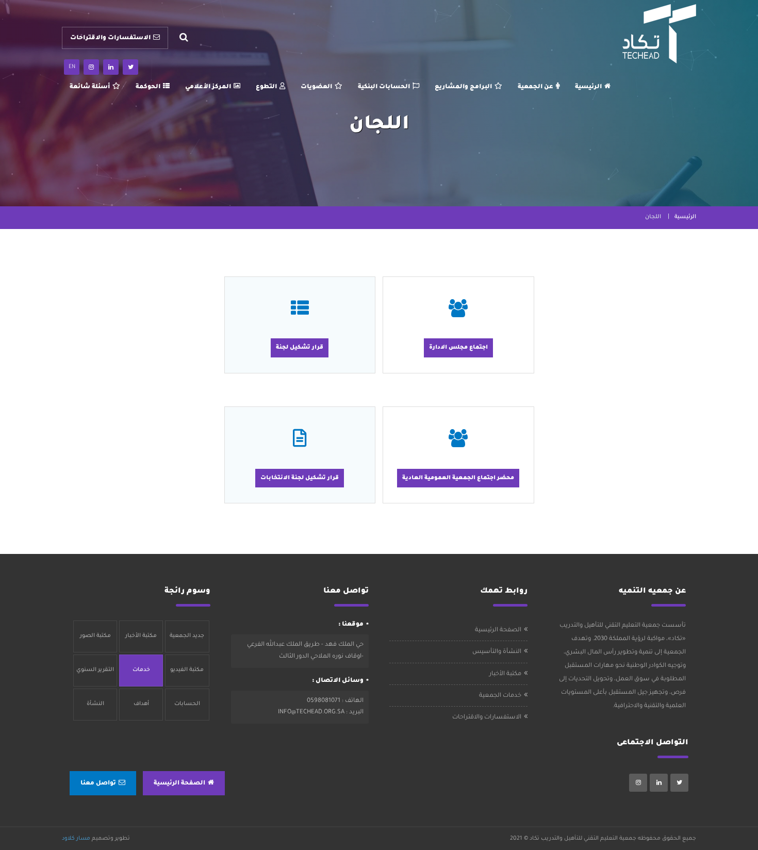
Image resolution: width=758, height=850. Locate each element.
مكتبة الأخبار (505, 674)
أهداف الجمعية (141, 711)
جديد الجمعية (187, 636)
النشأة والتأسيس (496, 652)
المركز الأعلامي (208, 87)
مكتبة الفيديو (187, 670)
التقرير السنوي (95, 670)
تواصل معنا (98, 783)
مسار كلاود (76, 839)
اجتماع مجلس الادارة (458, 348)
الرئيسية (588, 87)
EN (72, 67)
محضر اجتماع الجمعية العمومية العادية (458, 478)
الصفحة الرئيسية (498, 630)
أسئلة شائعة (90, 87)
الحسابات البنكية (384, 87)
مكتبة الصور (95, 636)
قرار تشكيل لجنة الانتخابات (299, 478)
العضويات (316, 87)
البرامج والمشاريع (463, 87)
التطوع (266, 87)
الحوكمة (148, 87)
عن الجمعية (535, 87)
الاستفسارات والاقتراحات (110, 38)
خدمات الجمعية (500, 696)
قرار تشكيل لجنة (299, 348)
